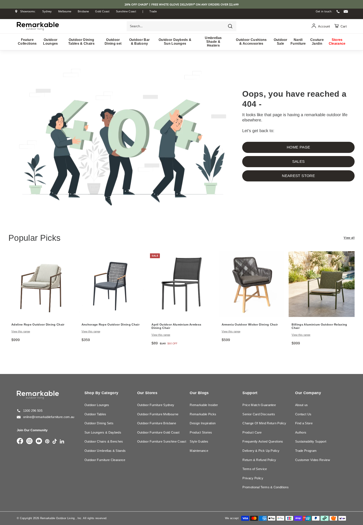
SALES (298, 161)
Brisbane (83, 11)
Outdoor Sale (280, 41)
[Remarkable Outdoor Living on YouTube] (39, 441)
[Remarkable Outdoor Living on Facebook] (20, 441)
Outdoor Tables (95, 414)
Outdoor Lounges (50, 41)
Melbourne (64, 11)
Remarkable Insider (204, 405)
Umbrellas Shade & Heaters (213, 41)
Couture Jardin (317, 41)
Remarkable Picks (203, 414)
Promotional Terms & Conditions (265, 487)
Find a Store (304, 423)
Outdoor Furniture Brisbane (156, 423)
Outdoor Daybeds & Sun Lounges (175, 41)
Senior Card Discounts (258, 414)
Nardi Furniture (298, 41)
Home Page (298, 147)
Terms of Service (254, 469)
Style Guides (199, 441)
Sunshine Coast (126, 11)
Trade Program (306, 450)
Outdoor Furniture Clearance (104, 460)
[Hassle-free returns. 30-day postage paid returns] (181, 15)
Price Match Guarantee (259, 405)
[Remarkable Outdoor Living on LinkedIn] (62, 441)
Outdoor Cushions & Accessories (251, 41)
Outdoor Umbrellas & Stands (105, 450)
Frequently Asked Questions (262, 441)
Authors (300, 432)
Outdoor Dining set (113, 41)
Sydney (47, 11)
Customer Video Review (312, 460)
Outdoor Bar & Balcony (139, 41)
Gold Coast (102, 11)
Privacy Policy (252, 478)
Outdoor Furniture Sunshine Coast (161, 441)
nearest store (298, 176)
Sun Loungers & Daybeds (102, 432)
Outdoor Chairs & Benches (103, 441)
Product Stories (201, 432)
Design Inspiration (203, 423)
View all (349, 237)
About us (301, 405)
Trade (153, 11)
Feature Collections (27, 41)
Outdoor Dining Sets (98, 423)
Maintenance (199, 450)
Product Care (252, 432)
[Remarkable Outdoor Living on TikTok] (55, 441)
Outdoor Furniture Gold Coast (158, 432)
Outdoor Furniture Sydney (155, 405)
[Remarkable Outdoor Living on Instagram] (29, 441)
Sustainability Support (310, 441)
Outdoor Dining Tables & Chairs (81, 41)
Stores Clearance (337, 41)
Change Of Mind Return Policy (264, 423)
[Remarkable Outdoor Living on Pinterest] (47, 441)
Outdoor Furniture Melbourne (158, 414)
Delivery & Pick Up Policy (260, 450)
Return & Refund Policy (259, 460)
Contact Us (303, 414)
